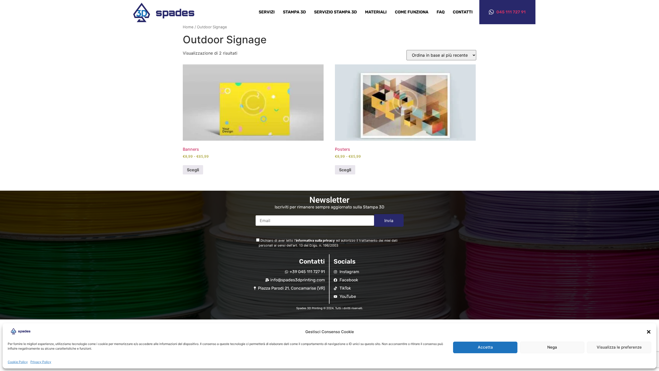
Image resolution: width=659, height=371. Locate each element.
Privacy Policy (40, 362)
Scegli (193, 169)
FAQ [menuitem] (441, 12)
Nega (552, 347)
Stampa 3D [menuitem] (294, 12)
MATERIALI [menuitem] (376, 12)
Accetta (485, 347)
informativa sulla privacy (315, 240)
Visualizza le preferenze (619, 347)
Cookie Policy (18, 362)
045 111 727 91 (511, 12)
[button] (648, 331)
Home (188, 27)
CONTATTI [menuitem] (463, 12)
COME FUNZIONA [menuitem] (411, 12)
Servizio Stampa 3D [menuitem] (335, 12)
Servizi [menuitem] (267, 12)
